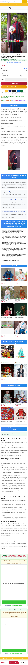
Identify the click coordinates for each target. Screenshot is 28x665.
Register (17, 7)
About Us (14, 658)
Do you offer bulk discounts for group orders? (14, 260)
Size (1, 68)
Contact (24, 4)
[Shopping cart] (9, 8)
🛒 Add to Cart (14, 83)
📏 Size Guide (25, 68)
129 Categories (14, 4)
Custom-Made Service (6, 4)
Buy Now (23, 662)
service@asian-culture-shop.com (16, 605)
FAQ (20, 4)
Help (23, 658)
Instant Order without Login (14, 86)
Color (2, 73)
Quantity (2, 79)
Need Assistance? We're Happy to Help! (14, 62)
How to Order (5, 658)
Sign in (13, 7)
